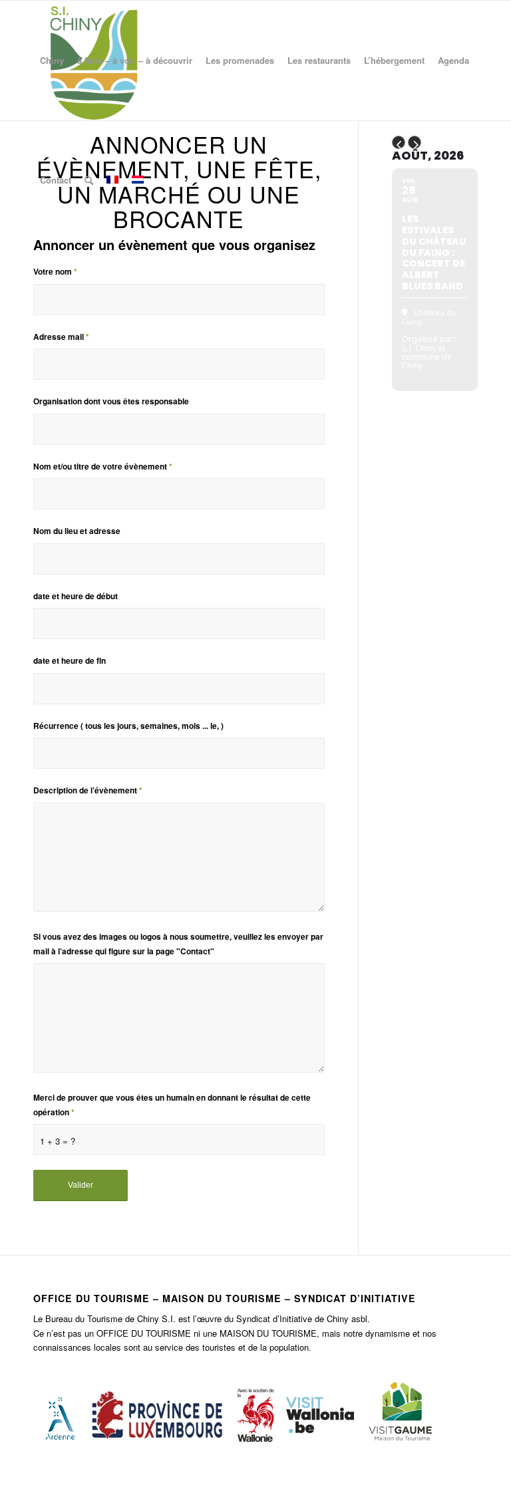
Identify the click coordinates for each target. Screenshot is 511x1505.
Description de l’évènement (87, 790)
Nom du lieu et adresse (76, 531)
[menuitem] (52, 60)
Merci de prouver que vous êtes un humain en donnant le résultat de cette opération (172, 1104)
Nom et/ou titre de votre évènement (102, 466)
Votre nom (55, 271)
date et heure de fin (69, 660)
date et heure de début (75, 596)
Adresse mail (61, 336)
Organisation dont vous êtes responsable (111, 401)
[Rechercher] (89, 180)
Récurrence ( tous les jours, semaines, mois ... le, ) (128, 726)
